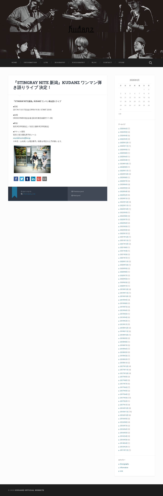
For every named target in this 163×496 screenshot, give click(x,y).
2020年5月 (124, 279)
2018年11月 (124, 331)
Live (46, 62)
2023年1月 (124, 198)
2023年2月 (124, 195)
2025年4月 (124, 160)
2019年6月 (124, 310)
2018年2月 (124, 359)
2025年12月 (124, 143)
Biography (60, 62)
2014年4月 (124, 443)
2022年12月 (124, 202)
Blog (94, 62)
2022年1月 (124, 233)
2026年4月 (124, 136)
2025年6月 (124, 157)
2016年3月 (124, 440)
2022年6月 (124, 223)
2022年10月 (124, 209)
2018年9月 (124, 338)
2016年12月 (124, 408)
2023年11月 (124, 171)
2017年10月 (124, 373)
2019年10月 (124, 296)
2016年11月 (124, 412)
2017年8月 (124, 380)
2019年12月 (124, 289)
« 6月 (119, 114)
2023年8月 (124, 177)
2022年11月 (124, 205)
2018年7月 (124, 345)
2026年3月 (124, 139)
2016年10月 (124, 415)
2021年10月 (124, 244)
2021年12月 (124, 237)
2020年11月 (124, 261)
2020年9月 (124, 268)
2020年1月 (124, 286)
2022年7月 (124, 219)
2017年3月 (124, 398)
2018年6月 (124, 349)
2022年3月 (124, 230)
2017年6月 (124, 387)
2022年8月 (124, 216)
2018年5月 (124, 352)
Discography (78, 62)
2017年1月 (124, 405)
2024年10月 (124, 164)
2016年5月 (124, 433)
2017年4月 (124, 394)
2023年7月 (124, 181)
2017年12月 (124, 366)
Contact (107, 62)
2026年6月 (124, 129)
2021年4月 (124, 251)
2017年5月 (124, 391)
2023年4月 (124, 191)
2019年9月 (124, 300)
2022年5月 (124, 226)
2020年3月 (124, 282)
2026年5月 (124, 132)
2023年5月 (124, 188)
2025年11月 (124, 146)
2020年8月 (124, 272)
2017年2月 (124, 401)
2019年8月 (124, 303)
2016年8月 (124, 422)
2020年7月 (124, 275)
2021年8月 (124, 247)
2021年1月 (124, 258)
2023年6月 (124, 184)
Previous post (78, 191)
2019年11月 (124, 293)
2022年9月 (124, 212)
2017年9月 (124, 377)
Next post (76, 195)
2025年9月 (124, 150)
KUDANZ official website (29, 490)
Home (14, 62)
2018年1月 (124, 363)
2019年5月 (124, 314)
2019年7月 (124, 307)
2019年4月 (124, 317)
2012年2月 (124, 447)
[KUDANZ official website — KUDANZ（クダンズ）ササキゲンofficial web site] (81, 29)
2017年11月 (124, 370)
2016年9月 (124, 419)
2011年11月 (124, 450)
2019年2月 (124, 321)
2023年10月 (124, 174)
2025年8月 (124, 153)
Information (30, 62)
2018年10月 (124, 335)
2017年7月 (124, 384)
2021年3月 (124, 254)
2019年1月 (124, 324)
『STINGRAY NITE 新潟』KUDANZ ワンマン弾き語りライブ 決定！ (57, 85)
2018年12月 (124, 328)
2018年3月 (124, 356)
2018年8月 (124, 342)
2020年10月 (124, 265)
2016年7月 (124, 426)
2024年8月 (124, 167)
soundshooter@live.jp (21, 138)
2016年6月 (124, 429)
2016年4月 (124, 436)
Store (121, 62)
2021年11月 (124, 240)
